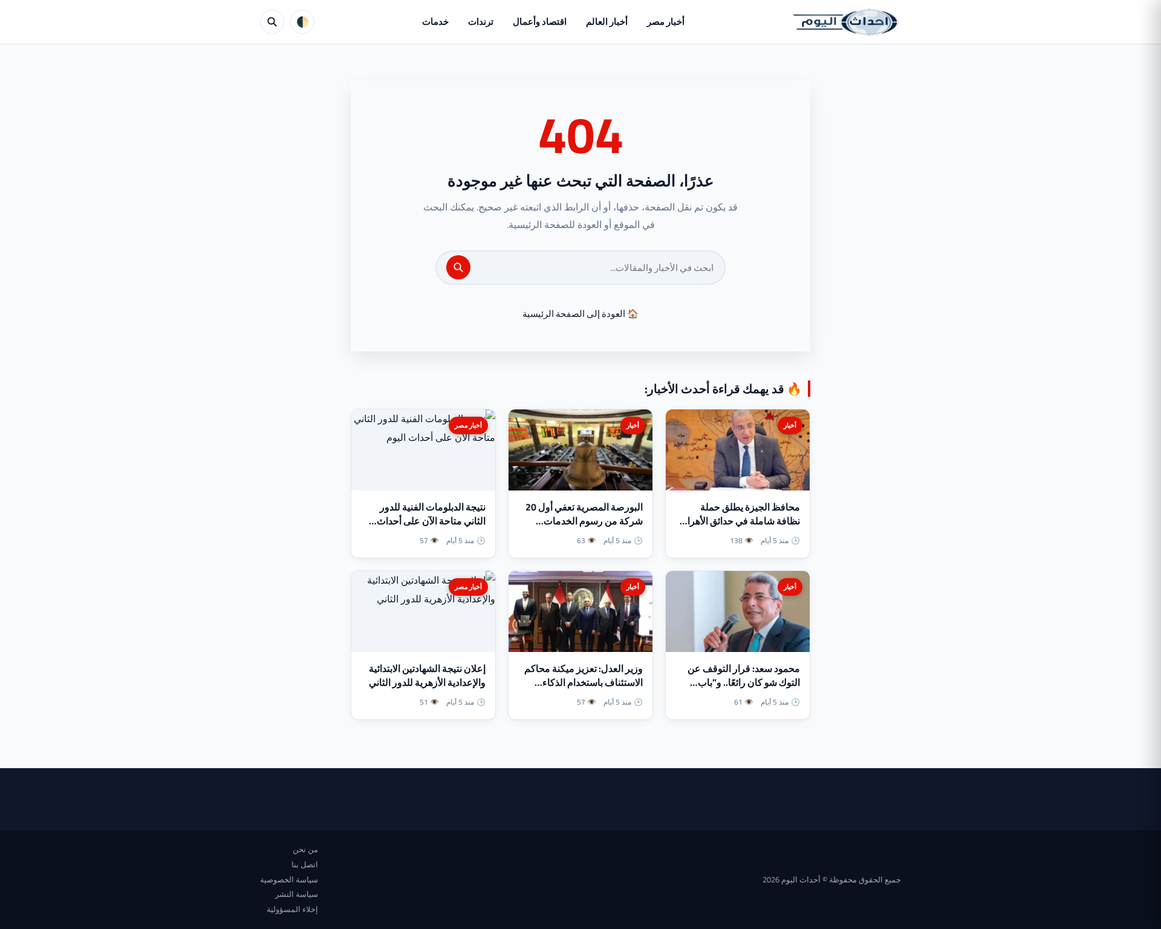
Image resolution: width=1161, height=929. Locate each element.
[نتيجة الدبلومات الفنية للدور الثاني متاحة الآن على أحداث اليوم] (423, 450)
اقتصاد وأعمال (540, 21)
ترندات (480, 21)
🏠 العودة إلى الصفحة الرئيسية (580, 313)
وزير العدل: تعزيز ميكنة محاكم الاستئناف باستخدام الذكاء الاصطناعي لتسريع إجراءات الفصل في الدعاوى (583, 689)
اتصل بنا (304, 864)
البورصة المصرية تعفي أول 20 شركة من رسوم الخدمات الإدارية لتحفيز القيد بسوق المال (582, 521)
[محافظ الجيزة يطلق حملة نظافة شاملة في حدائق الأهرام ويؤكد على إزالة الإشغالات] (738, 450)
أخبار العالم (607, 21)
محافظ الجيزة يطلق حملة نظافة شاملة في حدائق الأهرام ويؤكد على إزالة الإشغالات (740, 521)
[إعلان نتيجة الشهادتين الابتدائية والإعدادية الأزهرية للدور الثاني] (423, 611)
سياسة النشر (296, 894)
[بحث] (458, 267)
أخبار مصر (666, 21)
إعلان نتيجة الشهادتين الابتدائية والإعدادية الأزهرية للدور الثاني (427, 675)
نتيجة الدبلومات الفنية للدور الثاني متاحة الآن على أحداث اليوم (431, 521)
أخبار (790, 425)
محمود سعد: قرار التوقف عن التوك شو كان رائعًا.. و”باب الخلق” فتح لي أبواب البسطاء (744, 682)
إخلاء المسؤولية (292, 909)
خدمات (435, 21)
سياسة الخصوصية (289, 879)
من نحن (305, 849)
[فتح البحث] (272, 22)
